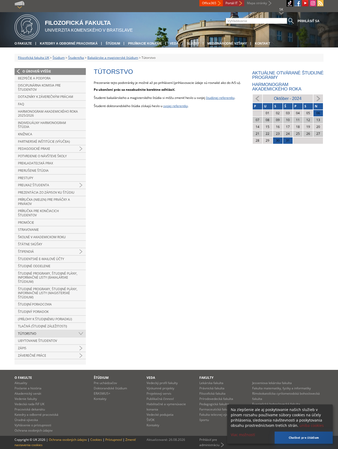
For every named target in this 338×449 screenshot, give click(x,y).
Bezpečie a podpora (34, 78)
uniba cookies (311, 425)
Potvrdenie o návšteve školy (42, 156)
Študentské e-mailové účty (41, 259)
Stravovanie (28, 229)
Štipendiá (26, 251)
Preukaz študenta (33, 185)
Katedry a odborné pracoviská (69, 43)
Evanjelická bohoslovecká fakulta (276, 404)
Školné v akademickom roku (42, 237)
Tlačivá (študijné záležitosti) (42, 326)
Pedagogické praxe (34, 148)
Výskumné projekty (160, 388)
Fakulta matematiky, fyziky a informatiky (281, 388)
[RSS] (320, 3)
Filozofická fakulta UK (33, 57)
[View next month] (318, 98)
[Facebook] (297, 3)
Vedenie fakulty (26, 399)
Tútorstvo (27, 333)
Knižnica (25, 134)
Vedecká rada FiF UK (29, 404)
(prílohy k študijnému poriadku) (45, 319)
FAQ (21, 104)
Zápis (22, 348)
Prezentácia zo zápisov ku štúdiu (46, 192)
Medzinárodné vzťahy (227, 43)
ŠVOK (150, 420)
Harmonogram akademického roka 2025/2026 (48, 113)
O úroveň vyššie (36, 71)
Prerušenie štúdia (33, 170)
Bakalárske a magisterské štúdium (112, 57)
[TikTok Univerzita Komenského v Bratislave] (290, 3)
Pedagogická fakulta (214, 404)
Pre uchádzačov (105, 383)
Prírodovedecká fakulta (216, 399)
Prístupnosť (113, 439)
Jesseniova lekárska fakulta (272, 383)
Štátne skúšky (30, 244)
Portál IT (232, 3)
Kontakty (100, 399)
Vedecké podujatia (160, 414)
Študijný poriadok (33, 311)
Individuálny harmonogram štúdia (42, 125)
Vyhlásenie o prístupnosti (33, 425)
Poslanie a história (28, 388)
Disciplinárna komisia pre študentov (39, 87)
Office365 (209, 3)
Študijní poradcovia (35, 304)
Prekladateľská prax (35, 163)
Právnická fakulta (211, 388)
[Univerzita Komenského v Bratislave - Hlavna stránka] (27, 26)
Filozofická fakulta (212, 393)
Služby (193, 43)
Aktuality (21, 383)
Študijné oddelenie (34, 266)
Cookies (96, 439)
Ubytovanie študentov (37, 340)
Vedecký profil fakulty (162, 383)
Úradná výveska (26, 420)
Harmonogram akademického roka (276, 87)
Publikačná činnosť (160, 399)
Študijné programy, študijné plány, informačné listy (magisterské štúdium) (47, 293)
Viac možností (243, 434)
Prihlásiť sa (309, 21)
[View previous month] (257, 98)
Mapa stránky (257, 3)
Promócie (26, 222)
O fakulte (23, 43)
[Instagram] (313, 3)
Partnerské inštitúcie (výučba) (44, 141)
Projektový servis (159, 393)
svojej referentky (175, 106)
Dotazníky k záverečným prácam (45, 96)
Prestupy (25, 178)
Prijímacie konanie (145, 43)
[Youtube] (305, 3)
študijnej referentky (220, 97)
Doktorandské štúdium (110, 388)
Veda (174, 43)
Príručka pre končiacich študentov (38, 213)
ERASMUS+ (102, 393)
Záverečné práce (32, 355)
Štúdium (113, 43)
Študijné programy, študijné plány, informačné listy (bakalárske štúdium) (47, 277)
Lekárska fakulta (211, 383)
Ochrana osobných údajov (34, 430)
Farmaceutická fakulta (215, 409)
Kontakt (262, 43)
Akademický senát (28, 393)
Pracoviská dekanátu (30, 409)
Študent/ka (76, 57)
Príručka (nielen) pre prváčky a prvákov (44, 201)
